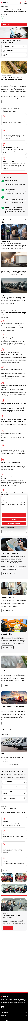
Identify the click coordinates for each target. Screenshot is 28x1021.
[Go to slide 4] (15, 764)
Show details (21, 510)
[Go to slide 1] (10, 764)
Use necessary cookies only (14, 523)
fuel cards (9, 389)
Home (2, 6)
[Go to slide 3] (14, 764)
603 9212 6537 (16, 776)
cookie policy (6, 505)
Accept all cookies (14, 515)
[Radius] (5, 2)
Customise (13, 519)
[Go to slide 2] (12, 764)
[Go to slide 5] (17, 764)
